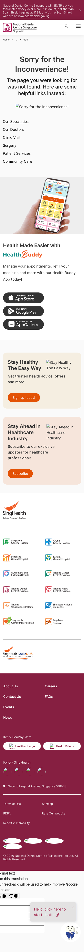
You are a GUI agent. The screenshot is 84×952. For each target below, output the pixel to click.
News (7, 717)
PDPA (7, 813)
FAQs (49, 696)
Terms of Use (12, 803)
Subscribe (20, 474)
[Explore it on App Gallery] (23, 324)
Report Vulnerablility (16, 823)
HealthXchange (25, 746)
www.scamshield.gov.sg (33, 16)
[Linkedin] (42, 772)
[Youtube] (19, 772)
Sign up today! (24, 397)
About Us (10, 686)
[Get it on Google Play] (23, 311)
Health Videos (65, 746)
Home (6, 39)
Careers (51, 686)
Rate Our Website (53, 813)
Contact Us (12, 696)
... (16, 39)
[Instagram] (30, 772)
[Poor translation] (14, 896)
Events (8, 707)
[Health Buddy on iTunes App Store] (23, 297)
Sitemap (47, 803)
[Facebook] (7, 772)
